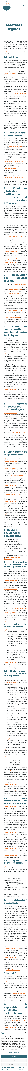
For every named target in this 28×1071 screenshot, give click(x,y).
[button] (26, 1033)
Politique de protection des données (7, 1068)
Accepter (14, 1056)
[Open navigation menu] (24, 6)
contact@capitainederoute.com (13, 161)
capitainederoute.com (10, 52)
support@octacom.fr (10, 168)
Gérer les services (14, 1052)
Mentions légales (21, 1068)
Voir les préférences (14, 1064)
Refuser (14, 1060)
